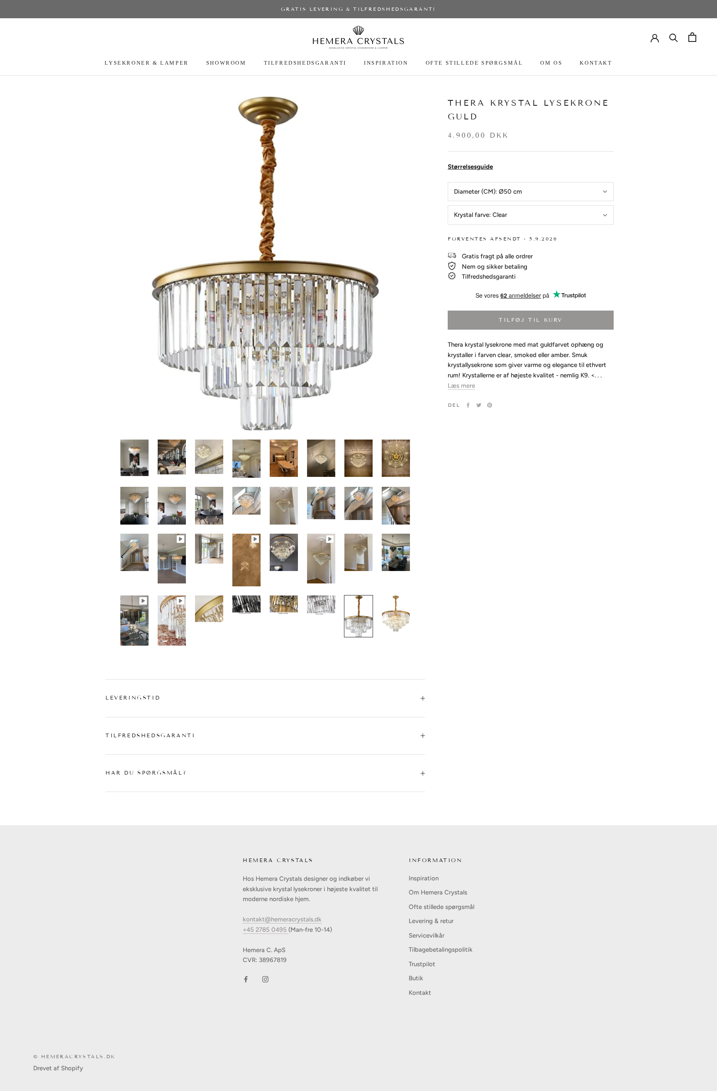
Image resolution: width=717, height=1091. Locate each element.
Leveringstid (132, 698)
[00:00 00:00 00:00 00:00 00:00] (265, 263)
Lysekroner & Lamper (146, 63)
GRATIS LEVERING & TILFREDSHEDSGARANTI (358, 9)
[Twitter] (478, 405)
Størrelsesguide (470, 166)
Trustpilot (422, 964)
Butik (416, 978)
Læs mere (461, 385)
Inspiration (386, 63)
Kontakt (596, 63)
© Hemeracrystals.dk (74, 1056)
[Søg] (673, 37)
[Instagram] (265, 979)
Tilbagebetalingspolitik (441, 949)
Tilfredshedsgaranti (305, 63)
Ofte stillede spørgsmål (474, 63)
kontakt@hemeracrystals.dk (282, 919)
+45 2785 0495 (265, 929)
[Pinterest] (489, 405)
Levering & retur (431, 921)
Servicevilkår (426, 935)
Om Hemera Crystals (438, 892)
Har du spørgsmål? (146, 773)
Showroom (226, 63)
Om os (551, 63)
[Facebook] (468, 405)
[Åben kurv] (692, 37)
